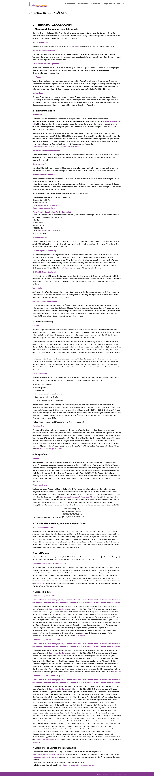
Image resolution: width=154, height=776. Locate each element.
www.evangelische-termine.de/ (43, 757)
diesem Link (81, 635)
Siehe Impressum (39, 164)
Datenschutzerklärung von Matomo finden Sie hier (78, 497)
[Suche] (124, 3)
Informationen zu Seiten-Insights (47, 739)
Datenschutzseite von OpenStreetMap (48, 448)
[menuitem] (70, 3)
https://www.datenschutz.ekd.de (43, 208)
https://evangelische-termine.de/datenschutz (78, 765)
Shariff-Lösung (40, 583)
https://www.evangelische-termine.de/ (45, 754)
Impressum (73, 46)
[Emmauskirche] (37, 3)
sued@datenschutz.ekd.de (47, 205)
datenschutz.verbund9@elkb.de (49, 230)
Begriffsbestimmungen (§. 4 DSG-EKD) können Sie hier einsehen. (55, 146)
